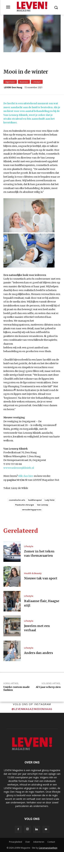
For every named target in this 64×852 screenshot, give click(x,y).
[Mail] (45, 829)
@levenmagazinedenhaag (32, 709)
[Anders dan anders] (12, 651)
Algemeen (10, 82)
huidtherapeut (35, 500)
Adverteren (38, 841)
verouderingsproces (31, 509)
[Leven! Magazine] (32, 7)
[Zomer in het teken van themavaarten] (12, 551)
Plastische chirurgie (24, 504)
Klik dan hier (25, 476)
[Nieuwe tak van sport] (12, 576)
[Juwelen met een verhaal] (12, 626)
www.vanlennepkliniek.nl (18, 467)
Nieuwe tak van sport (40, 578)
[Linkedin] (36, 829)
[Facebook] (18, 829)
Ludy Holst (49, 500)
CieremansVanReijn (48, 847)
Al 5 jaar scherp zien (48, 687)
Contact (51, 841)
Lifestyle (37, 82)
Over (27, 841)
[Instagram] (27, 829)
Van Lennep (42, 504)
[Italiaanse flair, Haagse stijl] (12, 601)
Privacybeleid (15, 841)
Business (24, 82)
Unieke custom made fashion (16, 688)
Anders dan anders (38, 653)
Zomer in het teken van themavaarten (39, 553)
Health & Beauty (33, 573)
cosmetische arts (17, 500)
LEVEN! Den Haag (13, 87)
